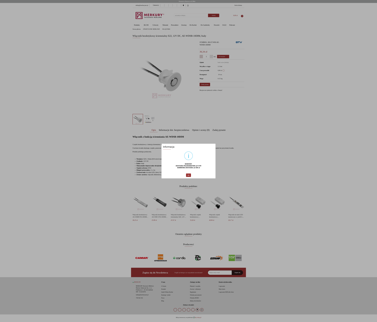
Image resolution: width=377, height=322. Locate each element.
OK (188, 175)
